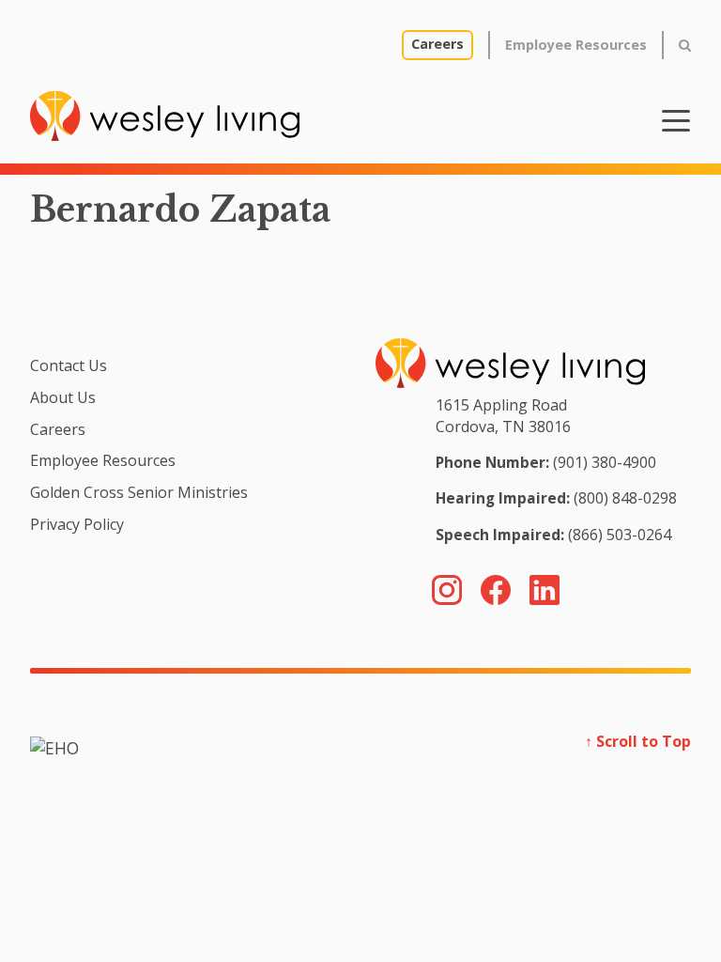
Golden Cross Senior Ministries (139, 492)
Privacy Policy (77, 524)
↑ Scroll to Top (638, 741)
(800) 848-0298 (625, 498)
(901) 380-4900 (604, 462)
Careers (437, 44)
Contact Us (68, 365)
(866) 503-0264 (619, 534)
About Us (63, 397)
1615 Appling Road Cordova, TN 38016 (503, 415)
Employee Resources (576, 45)
